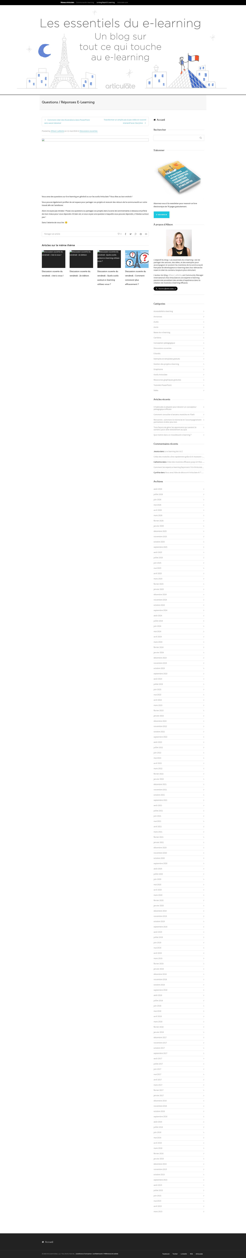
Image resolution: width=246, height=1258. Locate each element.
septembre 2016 (160, 1116)
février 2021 (158, 837)
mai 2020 (157, 884)
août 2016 (158, 1122)
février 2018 (158, 1027)
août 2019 (158, 932)
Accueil (160, 120)
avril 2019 (158, 953)
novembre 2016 (160, 1106)
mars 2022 (158, 768)
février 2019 (158, 963)
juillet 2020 (158, 874)
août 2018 (158, 995)
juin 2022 (157, 752)
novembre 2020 (160, 853)
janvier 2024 (159, 652)
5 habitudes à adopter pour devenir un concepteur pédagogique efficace (175, 408)
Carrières (157, 337)
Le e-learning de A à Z (174, 451)
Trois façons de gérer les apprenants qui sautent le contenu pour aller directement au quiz (175, 428)
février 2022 (158, 774)
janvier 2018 (159, 1032)
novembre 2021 (160, 789)
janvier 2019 (159, 969)
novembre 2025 (160, 536)
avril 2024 (158, 636)
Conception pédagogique (164, 343)
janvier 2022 (159, 779)
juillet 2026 (158, 494)
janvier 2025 (159, 589)
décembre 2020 (160, 847)
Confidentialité (97, 1254)
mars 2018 (158, 1021)
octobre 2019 (159, 921)
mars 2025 (158, 578)
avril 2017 (158, 1079)
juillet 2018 (158, 1000)
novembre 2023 (160, 663)
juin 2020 (157, 879)
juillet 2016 (158, 1127)
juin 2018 (157, 1006)
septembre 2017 (160, 1053)
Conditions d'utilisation (84, 1254)
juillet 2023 (158, 684)
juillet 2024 (158, 621)
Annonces (158, 316)
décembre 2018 (160, 974)
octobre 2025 (159, 542)
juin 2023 (157, 689)
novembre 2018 (160, 979)
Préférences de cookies (110, 1254)
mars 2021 (158, 832)
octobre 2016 (159, 1111)
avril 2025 (158, 573)
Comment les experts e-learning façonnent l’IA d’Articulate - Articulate (183, 467)
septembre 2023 (160, 673)
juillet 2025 (158, 557)
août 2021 (158, 805)
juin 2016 (157, 1132)
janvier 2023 (159, 716)
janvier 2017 (159, 1095)
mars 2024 (158, 642)
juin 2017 (157, 1069)
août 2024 (158, 615)
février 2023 (158, 710)
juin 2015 (157, 1195)
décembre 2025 (160, 531)
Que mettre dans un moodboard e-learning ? (172, 435)
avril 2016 (158, 1143)
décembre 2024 (160, 594)
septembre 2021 (160, 800)
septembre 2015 (160, 1180)
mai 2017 (157, 1074)
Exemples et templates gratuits (167, 359)
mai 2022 (157, 758)
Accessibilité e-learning (163, 311)
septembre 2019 (160, 927)
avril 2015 (158, 1206)
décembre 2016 (160, 1101)
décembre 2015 (160, 1164)
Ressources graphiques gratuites (167, 380)
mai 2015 (157, 1201)
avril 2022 (158, 763)
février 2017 (158, 1090)
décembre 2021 (160, 784)
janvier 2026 (159, 526)
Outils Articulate (160, 374)
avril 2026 (158, 510)
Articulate (199, 1254)
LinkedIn (184, 1254)
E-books (157, 353)
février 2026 (158, 520)
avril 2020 (158, 890)
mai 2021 (157, 821)
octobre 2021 (159, 795)
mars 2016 (158, 1148)
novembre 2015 (160, 1169)
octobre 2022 (159, 731)
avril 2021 (158, 826)
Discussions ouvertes (88, 131)
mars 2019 (158, 958)
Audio (156, 322)
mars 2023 (158, 705)
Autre (156, 327)
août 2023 (158, 679)
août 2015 (158, 1185)
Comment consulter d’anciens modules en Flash (174, 414)
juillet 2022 (158, 747)
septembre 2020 (160, 863)
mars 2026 (158, 515)
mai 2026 (157, 505)
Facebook (166, 1254)
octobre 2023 (159, 668)
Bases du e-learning (162, 332)
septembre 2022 (160, 737)
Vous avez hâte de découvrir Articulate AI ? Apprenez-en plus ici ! (192, 472)
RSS (191, 1254)
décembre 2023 (160, 658)
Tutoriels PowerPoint (163, 385)
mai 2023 (157, 694)
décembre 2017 (160, 1037)
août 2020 (158, 869)
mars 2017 (158, 1085)
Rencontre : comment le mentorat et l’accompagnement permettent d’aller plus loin (177, 421)
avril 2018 (158, 1016)
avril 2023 (158, 700)
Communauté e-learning (85, 2)
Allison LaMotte (57, 131)
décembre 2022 (160, 721)
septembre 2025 (160, 547)
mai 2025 (157, 568)
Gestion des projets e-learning (166, 364)
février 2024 (158, 647)
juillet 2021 (158, 810)
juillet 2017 (158, 1064)
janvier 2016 (159, 1159)
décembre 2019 (160, 911)
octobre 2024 (159, 605)
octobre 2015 (159, 1174)
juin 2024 (157, 626)
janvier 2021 (159, 842)
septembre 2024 (160, 610)
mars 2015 (158, 1211)
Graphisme (158, 369)
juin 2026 (157, 499)
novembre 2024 (160, 600)
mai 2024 (157, 631)
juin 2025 (157, 563)
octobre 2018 (159, 985)
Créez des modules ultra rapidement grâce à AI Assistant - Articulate (182, 456)
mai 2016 (157, 1137)
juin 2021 (157, 816)
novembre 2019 (160, 916)
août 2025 (158, 552)
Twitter (175, 1254)
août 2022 (158, 742)
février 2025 (158, 584)
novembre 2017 (160, 1043)
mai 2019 (157, 948)
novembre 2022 (160, 726)
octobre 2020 (159, 858)
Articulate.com (122, 2)
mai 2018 (157, 1011)
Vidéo (156, 390)
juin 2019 (157, 942)
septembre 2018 (160, 990)
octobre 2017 (159, 1048)
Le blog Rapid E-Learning (106, 2)
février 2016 (158, 1153)
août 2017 (158, 1058)
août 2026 (158, 489)
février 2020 (158, 900)
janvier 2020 (159, 905)
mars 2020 (158, 895)
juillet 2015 (158, 1190)
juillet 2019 (158, 937)
